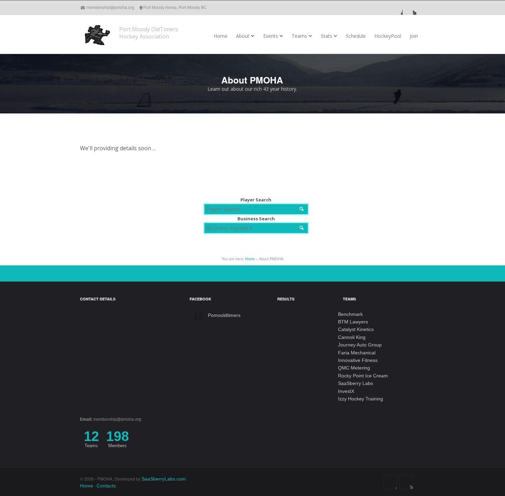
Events (270, 36)
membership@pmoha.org (110, 7)
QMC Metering (354, 368)
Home (220, 36)
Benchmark (350, 314)
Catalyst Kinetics (356, 329)
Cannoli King (352, 337)
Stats (326, 36)
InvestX (346, 391)
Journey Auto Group (360, 345)
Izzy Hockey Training (360, 398)
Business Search (256, 219)
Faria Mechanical (356, 352)
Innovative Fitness (358, 360)
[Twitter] (409, 7)
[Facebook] (396, 7)
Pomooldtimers (224, 315)
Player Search (255, 200)
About (242, 36)
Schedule (356, 36)
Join (414, 36)
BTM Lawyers (353, 321)
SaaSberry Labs (355, 383)
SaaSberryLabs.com (164, 479)
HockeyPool (387, 36)
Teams (299, 36)
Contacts (106, 485)
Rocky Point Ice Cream (363, 375)
